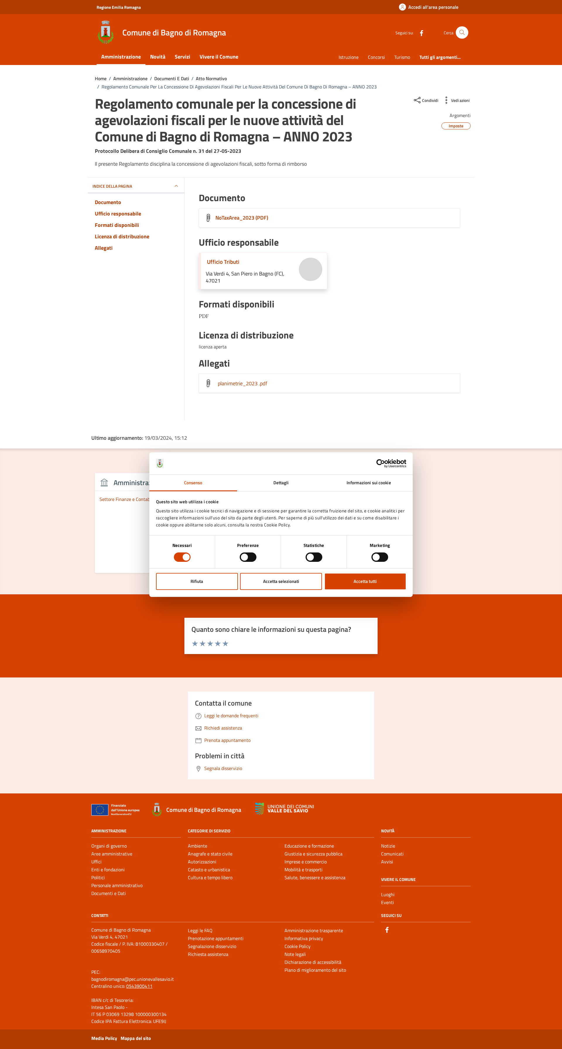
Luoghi (388, 894)
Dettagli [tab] (281, 482)
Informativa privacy (304, 938)
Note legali (295, 954)
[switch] (248, 557)
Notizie (388, 845)
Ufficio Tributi (223, 261)
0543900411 (139, 986)
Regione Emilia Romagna (119, 7)
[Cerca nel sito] (462, 32)
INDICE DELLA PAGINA (112, 186)
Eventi (387, 902)
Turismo (402, 57)
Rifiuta (197, 581)
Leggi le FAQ (200, 930)
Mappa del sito (136, 1038)
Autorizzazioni (202, 861)
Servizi (182, 57)
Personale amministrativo (117, 885)
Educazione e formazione (309, 845)
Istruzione (349, 57)
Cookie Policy (298, 946)
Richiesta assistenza (208, 954)
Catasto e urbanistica (209, 869)
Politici (98, 877)
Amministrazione (121, 57)
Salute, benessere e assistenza (315, 877)
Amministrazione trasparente (314, 930)
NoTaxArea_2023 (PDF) (241, 218)
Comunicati (392, 853)
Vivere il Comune (219, 57)
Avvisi (387, 861)
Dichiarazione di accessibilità (313, 962)
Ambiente (197, 845)
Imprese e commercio (306, 861)
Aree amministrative (111, 853)
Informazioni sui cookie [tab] (369, 482)
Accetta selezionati (281, 581)
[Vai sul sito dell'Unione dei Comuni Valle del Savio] (284, 809)
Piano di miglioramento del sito (315, 969)
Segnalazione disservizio (212, 946)
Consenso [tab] (193, 482)
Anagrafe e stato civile (210, 853)
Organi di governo (109, 845)
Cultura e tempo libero (210, 877)
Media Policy (104, 1038)
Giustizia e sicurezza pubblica (313, 853)
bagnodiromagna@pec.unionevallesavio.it (132, 979)
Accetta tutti (365, 581)
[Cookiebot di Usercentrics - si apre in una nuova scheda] (380, 463)
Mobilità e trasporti (304, 869)
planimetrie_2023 (242, 383)
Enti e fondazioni (108, 869)
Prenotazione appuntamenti (216, 938)
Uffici (96, 861)
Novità (157, 57)
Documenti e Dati (108, 893)
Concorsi (376, 57)
